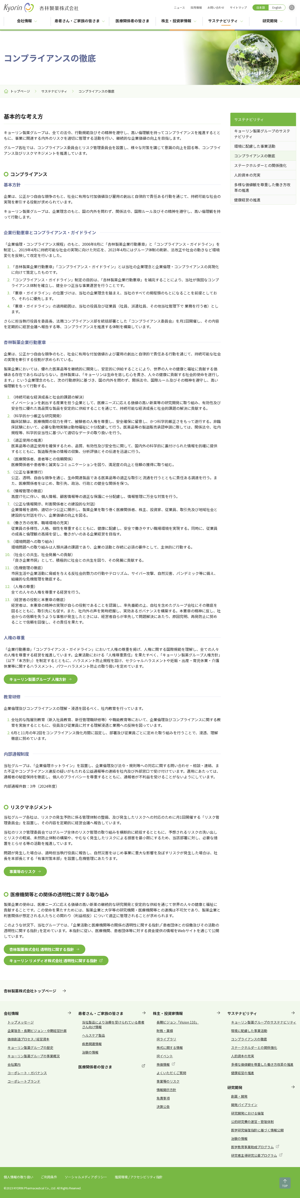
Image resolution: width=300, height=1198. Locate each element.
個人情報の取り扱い (18, 1177)
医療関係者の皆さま (136, 20)
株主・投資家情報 (176, 20)
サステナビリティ (223, 20)
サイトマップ (238, 7)
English (276, 7)
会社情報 (24, 20)
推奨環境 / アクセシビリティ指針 (139, 1177)
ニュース (179, 7)
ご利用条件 (49, 1177)
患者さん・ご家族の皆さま (77, 20)
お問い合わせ (215, 7)
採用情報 (196, 7)
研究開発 (270, 20)
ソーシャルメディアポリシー (86, 1177)
